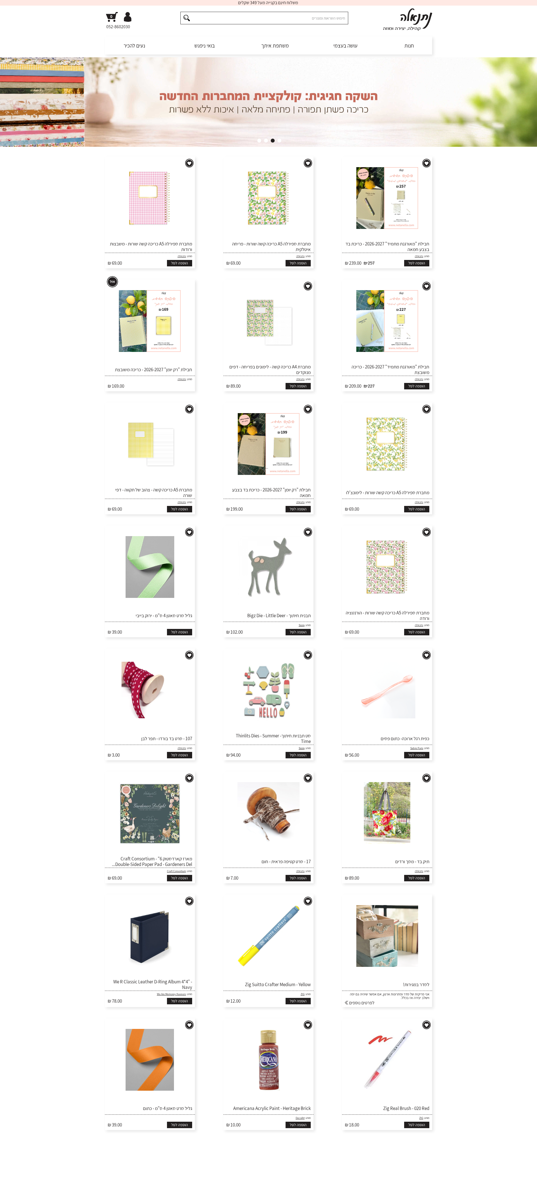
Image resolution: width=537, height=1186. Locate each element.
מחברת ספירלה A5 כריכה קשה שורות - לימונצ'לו (387, 492)
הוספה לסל (416, 263)
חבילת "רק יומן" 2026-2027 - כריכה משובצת (153, 369)
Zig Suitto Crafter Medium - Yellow (278, 984)
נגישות (148, 1177)
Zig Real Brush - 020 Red (406, 1108)
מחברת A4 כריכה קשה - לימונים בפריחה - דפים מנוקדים (270, 369)
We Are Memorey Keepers (171, 994)
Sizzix (302, 625)
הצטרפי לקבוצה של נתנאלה (134, 1158)
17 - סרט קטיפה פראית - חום (286, 861)
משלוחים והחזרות (355, 1178)
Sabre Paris (416, 748)
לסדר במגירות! (416, 984)
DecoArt (300, 1118)
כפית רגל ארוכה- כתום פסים (405, 738)
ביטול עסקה (130, 1177)
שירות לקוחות (420, 1178)
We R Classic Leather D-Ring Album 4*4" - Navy (152, 984)
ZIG (303, 994)
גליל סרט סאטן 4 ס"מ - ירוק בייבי (164, 615)
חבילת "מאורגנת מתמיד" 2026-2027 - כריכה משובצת (390, 369)
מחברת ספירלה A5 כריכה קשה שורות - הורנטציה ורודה (387, 615)
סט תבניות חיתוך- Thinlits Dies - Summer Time (273, 738)
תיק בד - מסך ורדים (412, 861)
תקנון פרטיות (167, 1177)
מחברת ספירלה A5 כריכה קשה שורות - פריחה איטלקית (271, 246)
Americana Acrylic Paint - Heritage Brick (272, 1108)
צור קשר (111, 1177)
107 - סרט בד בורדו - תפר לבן (166, 738)
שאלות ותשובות (389, 1178)
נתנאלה (419, 256)
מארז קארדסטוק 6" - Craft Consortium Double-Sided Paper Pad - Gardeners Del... (152, 861)
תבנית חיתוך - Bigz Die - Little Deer (279, 615)
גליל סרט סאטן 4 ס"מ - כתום (167, 1108)
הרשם (335, 1158)
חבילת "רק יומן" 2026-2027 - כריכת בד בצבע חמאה (271, 492)
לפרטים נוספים (361, 1002)
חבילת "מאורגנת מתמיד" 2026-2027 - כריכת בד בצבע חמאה (387, 246)
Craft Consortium (176, 871)
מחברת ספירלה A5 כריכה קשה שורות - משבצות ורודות (151, 246)
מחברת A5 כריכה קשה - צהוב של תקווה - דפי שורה (153, 492)
